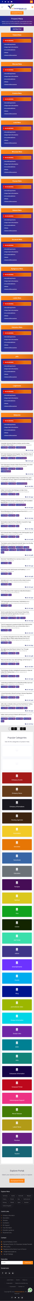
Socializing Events (10, 44)
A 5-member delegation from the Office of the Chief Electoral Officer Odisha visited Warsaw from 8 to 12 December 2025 (15, 638)
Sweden (26, 1202)
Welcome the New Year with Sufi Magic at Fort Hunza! (16, 659)
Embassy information (8, 1215)
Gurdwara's (5, 1223)
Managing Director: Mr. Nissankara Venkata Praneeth (17, 1244)
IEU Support (6, 1225)
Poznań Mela (17, 181)
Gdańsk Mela (17, 210)
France (4, 1199)
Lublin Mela (17, 298)
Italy (19, 1199)
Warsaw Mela (17, 64)
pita (17, 356)
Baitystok (17, 415)
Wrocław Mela (17, 152)
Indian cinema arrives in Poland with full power (14, 714)
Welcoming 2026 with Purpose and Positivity (13, 569)
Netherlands (27, 1199)
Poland (12, 1202)
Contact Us (21, 1286)
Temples (5, 1220)
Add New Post (17, 29)
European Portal (17, 13)
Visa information (7, 1227)
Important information (11, 47)
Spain (19, 1202)
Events (18, 1280)
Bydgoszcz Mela (17, 269)
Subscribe (28, 1262)
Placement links (7, 1232)
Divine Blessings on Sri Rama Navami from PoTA (14, 511)
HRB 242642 (6, 1246)
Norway (5, 1202)
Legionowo (17, 386)
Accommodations (10, 49)
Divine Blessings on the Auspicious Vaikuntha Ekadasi (15, 590)
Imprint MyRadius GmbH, (10, 1242)
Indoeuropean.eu (19, 1291)
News (6, 52)
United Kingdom (7, 1205)
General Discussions (11, 55)
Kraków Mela (17, 93)
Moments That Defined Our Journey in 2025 (13, 559)
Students (22, 618)
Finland (12, 1199)
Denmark (20, 1195)
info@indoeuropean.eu (9, 1251)
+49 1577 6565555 (8, 1254)
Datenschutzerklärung (21, 1283)
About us (24, 1280)
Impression (13, 1286)
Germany (5, 1195)
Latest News (10, 1280)
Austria (13, 1195)
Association (5, 1218)
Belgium (29, 1195)
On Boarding (9, 40)
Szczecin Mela (17, 239)
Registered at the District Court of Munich (14, 1249)
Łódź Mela (17, 122)
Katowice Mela (17, 327)
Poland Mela (17, 35)
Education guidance (8, 1230)
